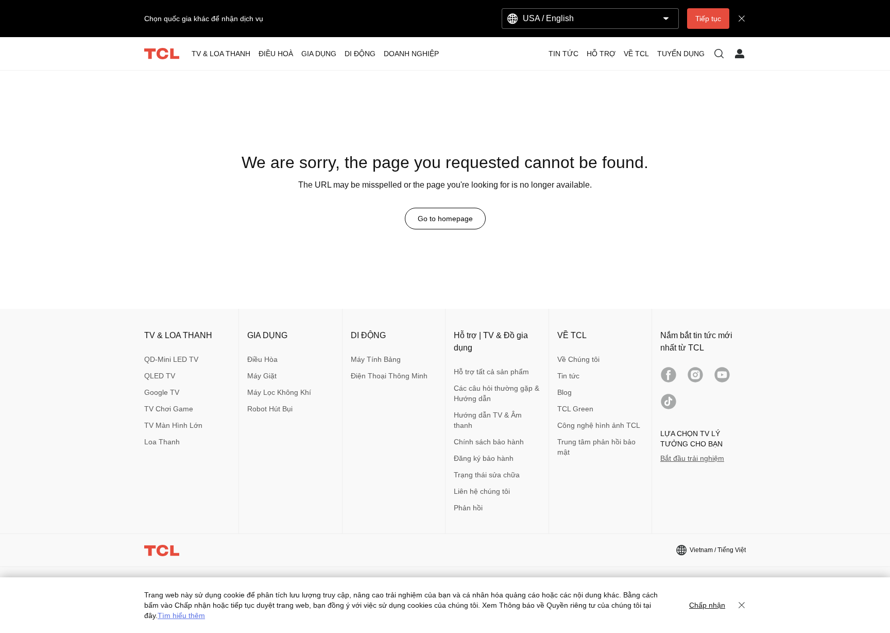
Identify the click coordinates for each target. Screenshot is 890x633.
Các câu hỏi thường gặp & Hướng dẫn (496, 393)
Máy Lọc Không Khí (279, 392)
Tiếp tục (708, 18)
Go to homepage (445, 218)
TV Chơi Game (168, 409)
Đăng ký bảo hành (484, 458)
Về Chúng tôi (578, 359)
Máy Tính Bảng (376, 359)
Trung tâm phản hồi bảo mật (596, 447)
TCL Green (575, 409)
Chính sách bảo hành (489, 442)
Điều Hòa (262, 359)
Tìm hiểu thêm (181, 615)
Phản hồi (468, 508)
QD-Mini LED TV (171, 359)
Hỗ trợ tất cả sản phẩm (491, 372)
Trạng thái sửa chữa (487, 475)
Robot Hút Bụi (270, 409)
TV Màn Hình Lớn (173, 425)
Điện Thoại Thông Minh (389, 376)
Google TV (161, 392)
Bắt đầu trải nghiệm (692, 458)
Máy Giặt (262, 376)
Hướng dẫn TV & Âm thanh (488, 420)
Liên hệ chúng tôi (482, 491)
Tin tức (568, 376)
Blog (564, 392)
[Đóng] (741, 605)
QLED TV (159, 376)
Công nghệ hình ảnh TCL (598, 425)
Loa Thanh (162, 442)
